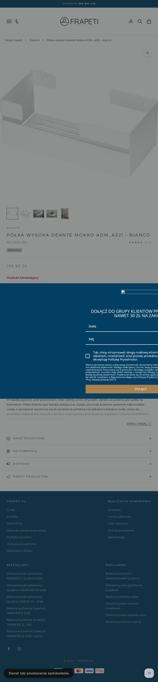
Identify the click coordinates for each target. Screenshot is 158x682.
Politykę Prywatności (122, 359)
